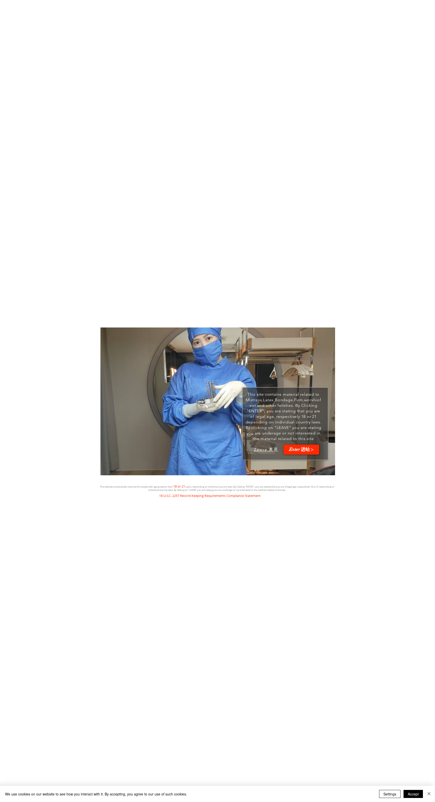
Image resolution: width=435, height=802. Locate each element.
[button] (301, 450)
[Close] (429, 794)
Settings (389, 793)
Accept (413, 793)
